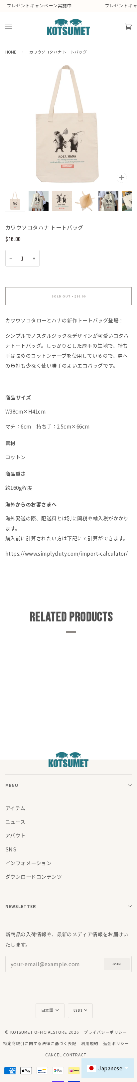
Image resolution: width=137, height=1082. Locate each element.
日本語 (47, 1010)
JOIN (116, 964)
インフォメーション (28, 862)
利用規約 (89, 1043)
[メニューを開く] (15, 27)
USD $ (78, 1010)
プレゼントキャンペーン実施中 (39, 6)
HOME (10, 52)
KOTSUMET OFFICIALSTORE (38, 1032)
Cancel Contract (65, 1054)
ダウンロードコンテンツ (33, 876)
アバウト (15, 835)
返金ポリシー (116, 1043)
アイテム (15, 808)
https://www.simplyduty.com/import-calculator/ (66, 553)
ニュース (15, 821)
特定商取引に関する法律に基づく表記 (39, 1043)
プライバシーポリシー (105, 1032)
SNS (10, 849)
